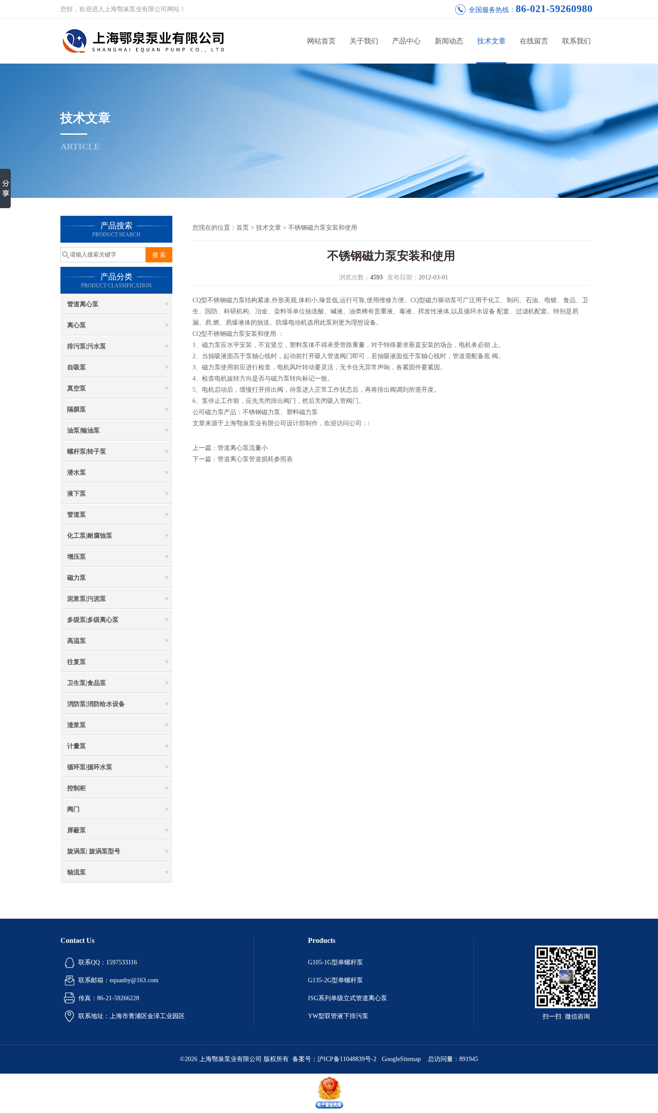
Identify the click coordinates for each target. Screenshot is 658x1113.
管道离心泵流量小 (243, 448)
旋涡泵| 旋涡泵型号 (93, 851)
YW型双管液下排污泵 (338, 1016)
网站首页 (321, 41)
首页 (242, 227)
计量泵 (76, 746)
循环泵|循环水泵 (89, 767)
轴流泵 (76, 872)
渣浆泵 (76, 725)
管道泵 (76, 514)
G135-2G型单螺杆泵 (335, 980)
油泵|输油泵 (83, 430)
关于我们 (364, 41)
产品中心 (406, 41)
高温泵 (76, 641)
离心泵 (76, 325)
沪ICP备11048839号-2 (347, 1059)
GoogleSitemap (401, 1059)
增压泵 (76, 556)
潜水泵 (76, 472)
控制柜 (76, 788)
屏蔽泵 (76, 830)
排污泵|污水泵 (86, 346)
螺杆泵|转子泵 (86, 451)
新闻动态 (449, 41)
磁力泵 (76, 577)
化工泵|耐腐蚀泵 (89, 535)
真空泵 (76, 388)
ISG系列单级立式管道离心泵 (347, 998)
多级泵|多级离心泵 (93, 619)
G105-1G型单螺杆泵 (335, 962)
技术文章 (491, 41)
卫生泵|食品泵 (86, 683)
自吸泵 (76, 367)
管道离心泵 (82, 304)
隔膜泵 (76, 409)
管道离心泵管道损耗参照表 (255, 459)
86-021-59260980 (554, 8)
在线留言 (534, 41)
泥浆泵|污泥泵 (86, 598)
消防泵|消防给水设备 (96, 704)
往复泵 (76, 662)
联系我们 (576, 41)
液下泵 (76, 493)
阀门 (73, 809)
